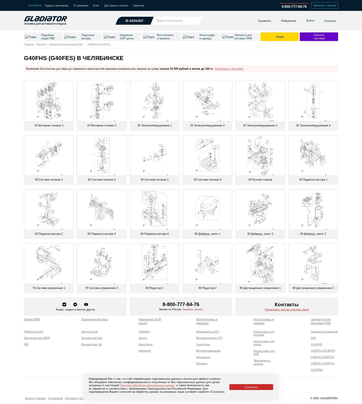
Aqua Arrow (146, 344)
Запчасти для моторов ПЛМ (321, 321)
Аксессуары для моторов (263, 333)
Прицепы (201, 363)
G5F (313, 338)
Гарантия (138, 5)
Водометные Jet (91, 344)
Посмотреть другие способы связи (287, 309)
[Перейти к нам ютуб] (86, 305)
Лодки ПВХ (32, 319)
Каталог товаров (35, 398)
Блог (96, 5)
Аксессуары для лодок (263, 343)
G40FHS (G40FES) (322, 363)
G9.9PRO (317, 370)
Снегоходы (203, 344)
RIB (26, 344)
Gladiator (144, 331)
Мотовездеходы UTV (209, 338)
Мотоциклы (203, 357)
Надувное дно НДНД (37, 338)
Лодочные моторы (94, 319)
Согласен (251, 387)
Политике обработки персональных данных (147, 385)
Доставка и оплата (116, 5)
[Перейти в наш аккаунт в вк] (64, 305)
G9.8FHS (316, 344)
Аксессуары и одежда (263, 321)
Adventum (145, 350)
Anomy (143, 338)
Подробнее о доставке (229, 68)
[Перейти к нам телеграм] (75, 305)
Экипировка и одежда (261, 362)
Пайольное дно (33, 331)
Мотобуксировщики (208, 350)
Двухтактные (89, 331)
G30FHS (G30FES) (322, 357)
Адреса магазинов (56, 5)
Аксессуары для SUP (263, 352)
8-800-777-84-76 (294, 6)
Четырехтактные (91, 338)
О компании (80, 5)
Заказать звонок (324, 5)
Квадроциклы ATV (207, 331)
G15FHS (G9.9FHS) (323, 350)
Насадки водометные (324, 331)
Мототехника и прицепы (206, 321)
